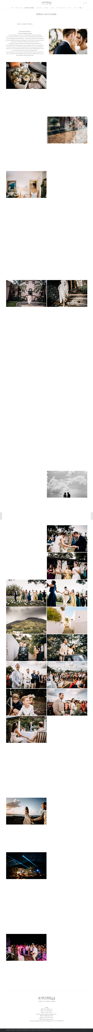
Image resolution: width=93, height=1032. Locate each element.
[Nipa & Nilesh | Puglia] (1, 516)
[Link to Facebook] (86, 3)
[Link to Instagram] (84, 3)
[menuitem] (12, 8)
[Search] (82, 8)
